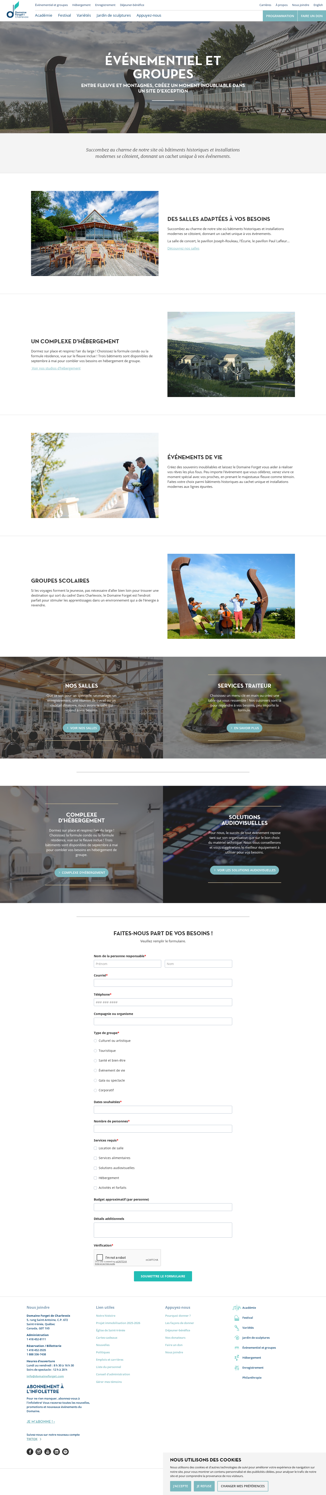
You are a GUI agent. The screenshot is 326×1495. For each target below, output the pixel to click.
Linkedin (56, 1451)
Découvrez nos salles (183, 248)
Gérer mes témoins (109, 1382)
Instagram (38, 1451)
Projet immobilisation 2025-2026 (118, 1323)
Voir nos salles (83, 728)
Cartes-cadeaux (106, 1338)
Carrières (265, 5)
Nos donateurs (175, 1338)
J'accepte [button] (180, 1486)
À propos (282, 5)
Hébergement (81, 5)
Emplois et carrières (109, 1360)
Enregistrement (105, 5)
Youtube (47, 1451)
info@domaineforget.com (45, 1376)
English (318, 5)
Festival (64, 15)
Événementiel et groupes (51, 5)
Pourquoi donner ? (178, 1316)
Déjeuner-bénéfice (132, 5)
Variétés (84, 15)
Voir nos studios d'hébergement (56, 368)
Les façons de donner (179, 1323)
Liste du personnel (108, 1367)
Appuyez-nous (149, 15)
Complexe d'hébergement (83, 872)
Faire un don (312, 16)
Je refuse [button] (204, 1486)
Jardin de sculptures (114, 15)
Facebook (30, 1451)
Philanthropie (251, 1378)
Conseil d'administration (113, 1374)
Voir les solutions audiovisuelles (246, 870)
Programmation (280, 16)
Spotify (65, 1451)
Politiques (103, 1352)
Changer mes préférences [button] (243, 1486)
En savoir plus (246, 728)
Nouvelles (103, 1345)
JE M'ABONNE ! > (41, 1421)
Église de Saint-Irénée (110, 1330)
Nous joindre (300, 5)
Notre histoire (105, 1316)
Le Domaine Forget (17, 10)
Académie (43, 15)
